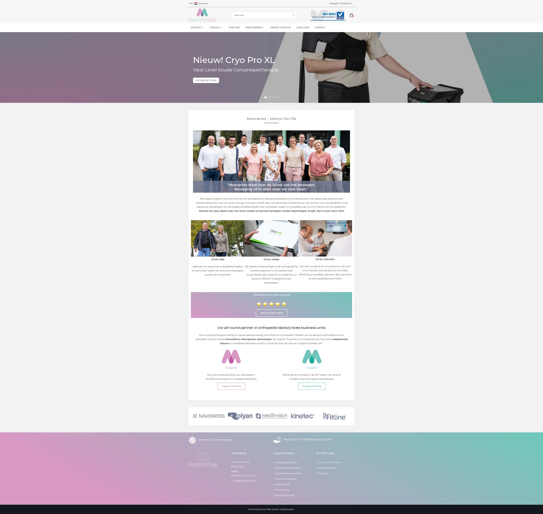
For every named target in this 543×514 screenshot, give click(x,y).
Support (196, 27)
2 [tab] (268, 97)
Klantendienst (284, 453)
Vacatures (323, 473)
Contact (320, 27)
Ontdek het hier (206, 80)
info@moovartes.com (244, 480)
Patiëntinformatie (327, 467)
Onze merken (254, 27)
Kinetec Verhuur (280, 27)
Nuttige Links (325, 453)
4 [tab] (274, 97)
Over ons (234, 27)
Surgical (215, 27)
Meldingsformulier (285, 495)
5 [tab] (277, 97)
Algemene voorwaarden (288, 473)
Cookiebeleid (282, 484)
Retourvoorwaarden (286, 479)
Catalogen (302, 27)
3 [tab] (271, 97)
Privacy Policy (282, 490)
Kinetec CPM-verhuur (329, 462)
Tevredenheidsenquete (287, 467)
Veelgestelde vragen (286, 462)
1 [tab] (265, 97)
